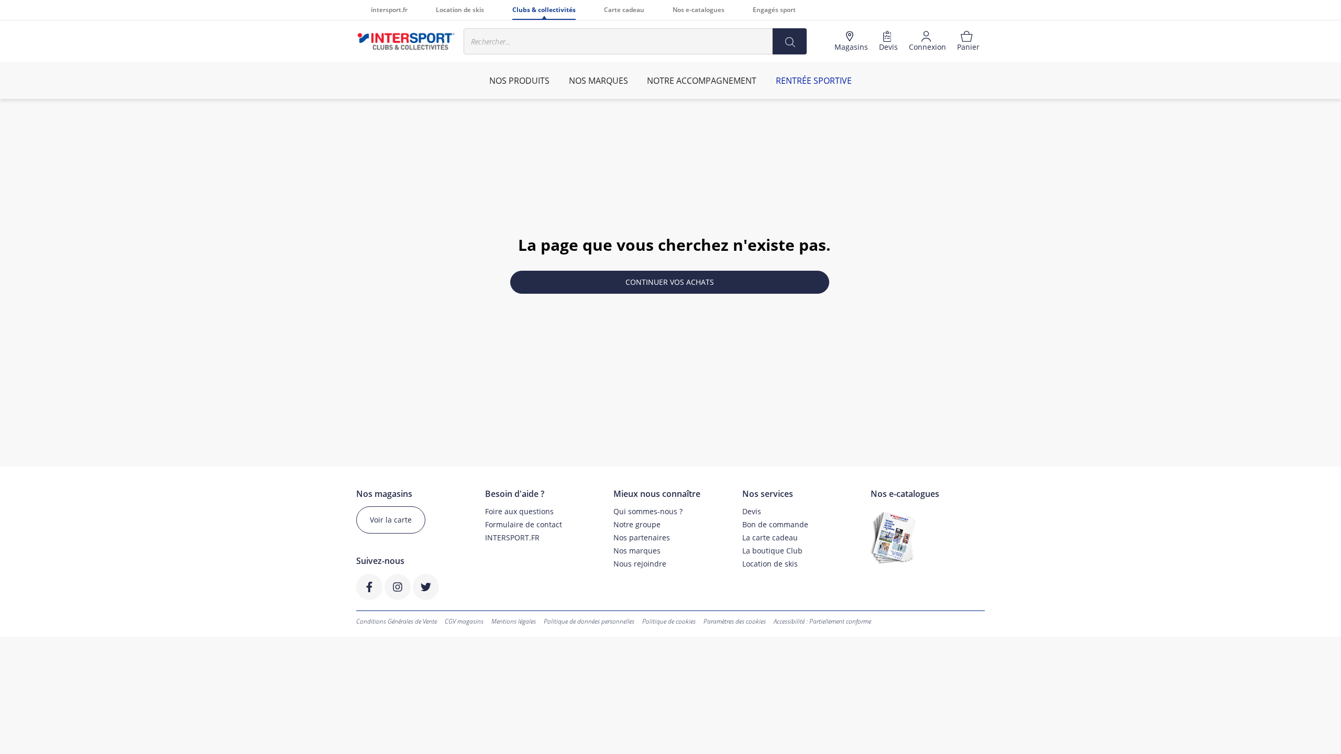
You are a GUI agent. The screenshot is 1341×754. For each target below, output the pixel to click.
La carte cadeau (770, 537)
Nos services (767, 494)
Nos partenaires (641, 537)
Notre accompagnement (701, 80)
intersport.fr (389, 9)
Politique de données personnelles (589, 621)
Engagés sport (774, 9)
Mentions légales (513, 621)
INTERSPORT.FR (512, 537)
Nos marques (637, 551)
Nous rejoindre (639, 564)
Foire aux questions (519, 511)
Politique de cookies (669, 621)
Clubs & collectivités (544, 9)
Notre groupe (637, 524)
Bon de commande (775, 524)
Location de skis (460, 9)
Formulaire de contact (523, 524)
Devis (751, 511)
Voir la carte (391, 520)
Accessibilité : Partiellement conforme (822, 621)
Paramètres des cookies (735, 621)
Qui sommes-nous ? (648, 511)
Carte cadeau (624, 9)
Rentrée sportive (814, 80)
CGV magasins (464, 621)
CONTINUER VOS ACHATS (669, 282)
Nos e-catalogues (698, 9)
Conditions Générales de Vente (396, 621)
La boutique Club (772, 551)
